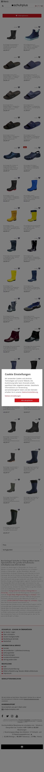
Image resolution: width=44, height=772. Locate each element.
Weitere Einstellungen (13, 396)
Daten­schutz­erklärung (30, 392)
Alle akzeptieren (27, 400)
